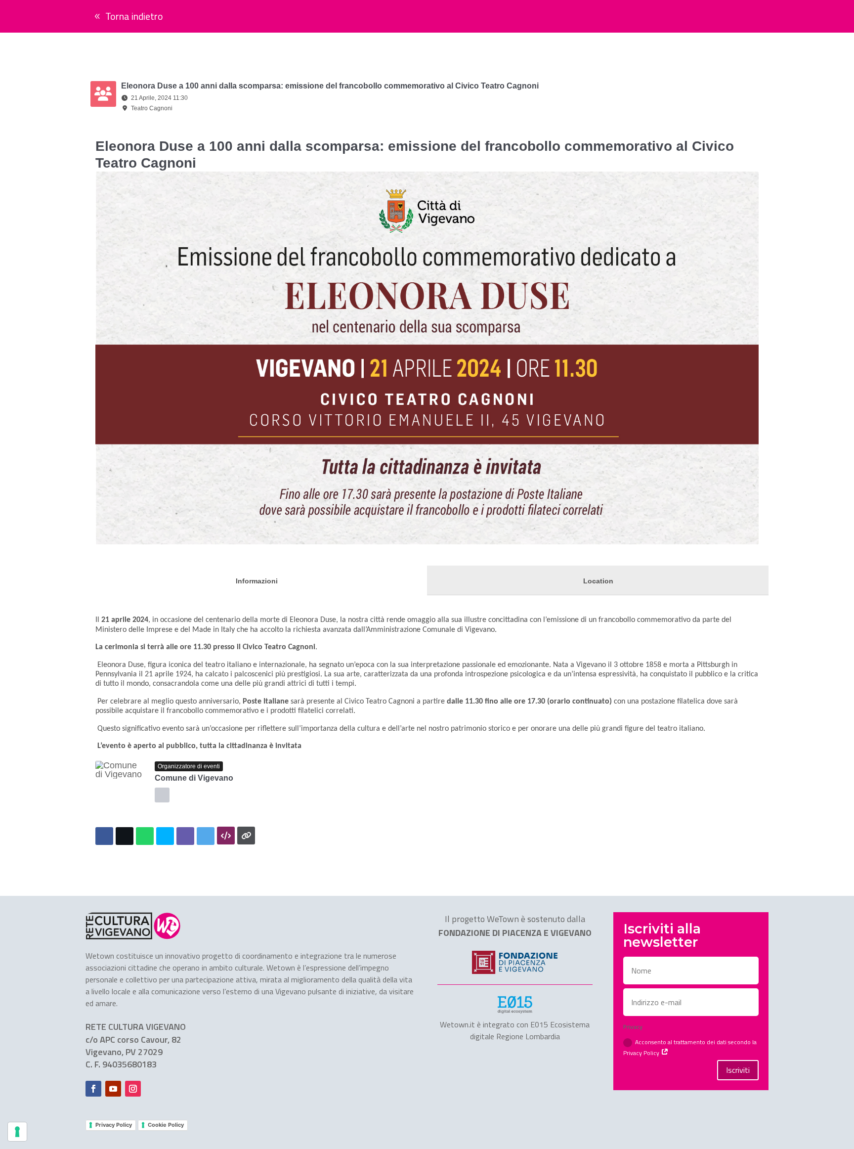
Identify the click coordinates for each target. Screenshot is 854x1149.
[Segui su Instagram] (133, 1089)
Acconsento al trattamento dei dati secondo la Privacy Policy (690, 1047)
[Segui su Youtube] (113, 1089)
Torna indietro (134, 16)
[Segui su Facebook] (93, 1089)
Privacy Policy (113, 1124)
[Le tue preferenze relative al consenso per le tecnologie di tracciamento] (17, 1131)
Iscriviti (738, 1070)
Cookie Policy (166, 1124)
